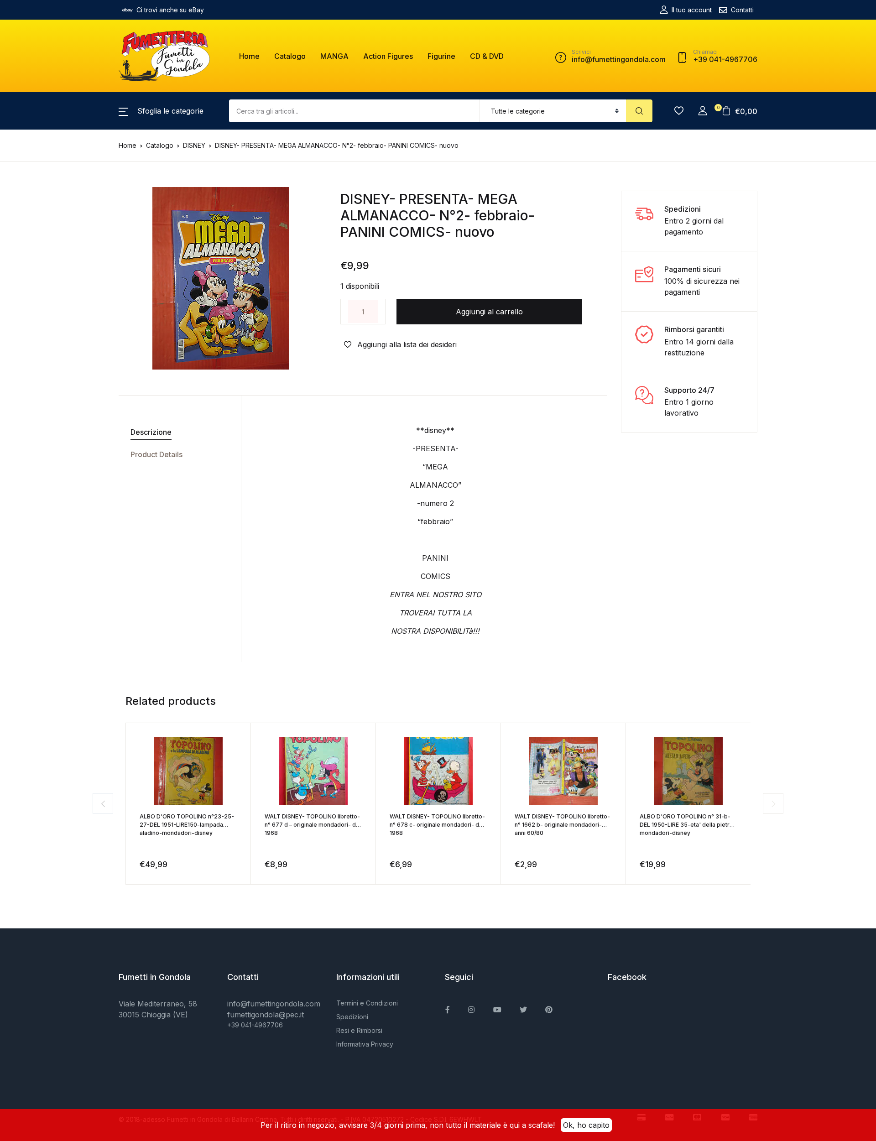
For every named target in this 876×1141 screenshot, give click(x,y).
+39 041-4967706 (255, 1025)
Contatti (742, 10)
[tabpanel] (220, 278)
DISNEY (194, 145)
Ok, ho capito (586, 1125)
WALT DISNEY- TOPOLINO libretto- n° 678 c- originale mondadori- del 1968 (437, 824)
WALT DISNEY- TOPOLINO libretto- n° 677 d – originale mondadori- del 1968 (313, 824)
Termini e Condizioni (367, 1003)
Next (773, 803)
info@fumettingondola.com (273, 1003)
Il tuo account (692, 10)
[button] (161, 110)
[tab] (176, 432)
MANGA (334, 56)
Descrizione (151, 432)
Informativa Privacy (364, 1044)
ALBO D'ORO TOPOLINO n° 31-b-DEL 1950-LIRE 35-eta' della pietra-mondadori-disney (687, 824)
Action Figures (388, 56)
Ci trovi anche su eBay (170, 10)
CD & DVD (487, 56)
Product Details (156, 454)
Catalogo (290, 56)
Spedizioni (352, 1017)
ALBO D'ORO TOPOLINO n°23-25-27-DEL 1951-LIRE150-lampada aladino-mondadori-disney (187, 824)
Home (249, 56)
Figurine (441, 56)
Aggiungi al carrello (489, 311)
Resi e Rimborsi (359, 1030)
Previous (103, 803)
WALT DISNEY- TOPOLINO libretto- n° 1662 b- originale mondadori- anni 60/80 (562, 824)
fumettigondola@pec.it (265, 1014)
